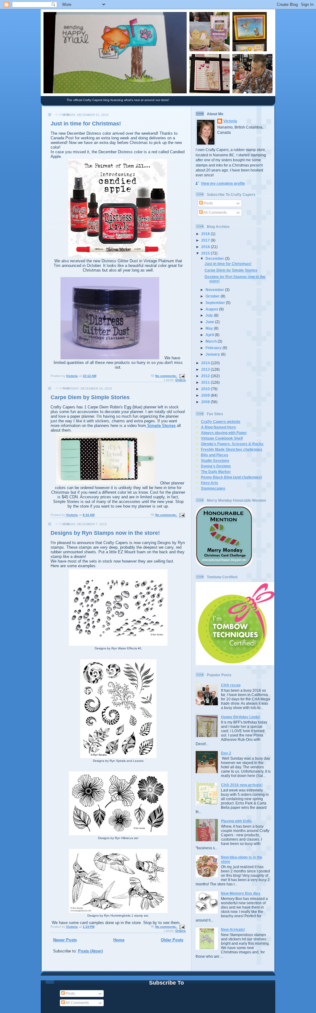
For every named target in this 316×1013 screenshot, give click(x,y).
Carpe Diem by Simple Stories (90, 397)
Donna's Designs (216, 466)
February (214, 348)
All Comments (215, 212)
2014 (206, 363)
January (213, 354)
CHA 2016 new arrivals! (242, 785)
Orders (180, 380)
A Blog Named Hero (218, 427)
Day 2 (226, 753)
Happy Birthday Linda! (240, 717)
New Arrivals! (233, 929)
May (210, 328)
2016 (206, 247)
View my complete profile (223, 183)
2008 (206, 402)
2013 (206, 369)
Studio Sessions (215, 460)
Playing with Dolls (236, 821)
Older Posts (172, 940)
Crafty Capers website (220, 422)
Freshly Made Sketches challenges (231, 449)
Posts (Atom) (90, 951)
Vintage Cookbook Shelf (222, 438)
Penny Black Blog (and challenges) (231, 477)
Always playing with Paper (224, 433)
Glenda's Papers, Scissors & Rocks (232, 444)
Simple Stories (161, 425)
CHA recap (230, 685)
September (216, 303)
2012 (206, 376)
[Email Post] (182, 376)
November (215, 290)
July (210, 315)
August (212, 309)
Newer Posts (65, 940)
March (212, 341)
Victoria (230, 121)
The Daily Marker (216, 472)
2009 (206, 395)
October (213, 296)
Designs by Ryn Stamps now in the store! (105, 533)
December (215, 258)
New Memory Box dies (240, 893)
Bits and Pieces (214, 455)
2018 (206, 234)
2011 (206, 382)
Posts (208, 203)
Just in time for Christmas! (86, 123)
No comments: (166, 376)
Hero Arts (209, 483)
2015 (206, 253)
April (210, 335)
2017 (206, 240)
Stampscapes (213, 488)
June (210, 322)
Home (118, 940)
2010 (206, 389)
